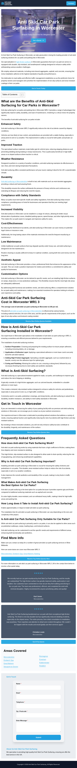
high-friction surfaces (23, 62)
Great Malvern (29, 554)
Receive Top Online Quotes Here (38, 432)
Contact (71, 3)
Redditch (42, 666)
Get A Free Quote (38, 642)
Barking (37, 554)
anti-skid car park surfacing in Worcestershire (26, 311)
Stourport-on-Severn (11, 667)
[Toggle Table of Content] (20, 95)
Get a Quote (37, 40)
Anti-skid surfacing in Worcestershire (14, 181)
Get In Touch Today (38, 88)
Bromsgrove (43, 656)
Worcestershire (6, 554)
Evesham (42, 659)
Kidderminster (44, 663)
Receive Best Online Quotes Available (38, 321)
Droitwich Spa (18, 554)
